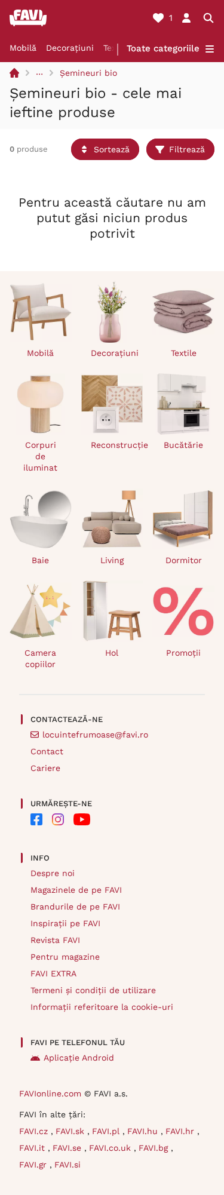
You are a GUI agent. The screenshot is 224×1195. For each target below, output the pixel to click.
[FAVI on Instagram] (58, 819)
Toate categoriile (163, 48)
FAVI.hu (144, 1131)
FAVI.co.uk (111, 1148)
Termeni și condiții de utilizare (93, 990)
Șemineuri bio (88, 73)
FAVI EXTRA (53, 973)
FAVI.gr (34, 1164)
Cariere (45, 768)
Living (112, 560)
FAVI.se (68, 1148)
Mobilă (23, 48)
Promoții (183, 653)
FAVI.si (67, 1164)
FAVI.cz (35, 1131)
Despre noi (52, 873)
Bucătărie (183, 445)
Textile (184, 353)
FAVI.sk (71, 1131)
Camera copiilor (40, 658)
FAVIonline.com (50, 1093)
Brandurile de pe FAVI (75, 906)
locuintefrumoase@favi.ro (95, 734)
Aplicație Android (79, 1057)
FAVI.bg (155, 1148)
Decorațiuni (70, 48)
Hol (111, 653)
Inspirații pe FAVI (65, 923)
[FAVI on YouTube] (81, 819)
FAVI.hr (181, 1131)
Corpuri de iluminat (40, 456)
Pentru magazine (65, 956)
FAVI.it (33, 1148)
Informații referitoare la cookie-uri (101, 1007)
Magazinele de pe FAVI (76, 890)
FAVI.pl (107, 1131)
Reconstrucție (117, 445)
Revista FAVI (55, 940)
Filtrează (187, 149)
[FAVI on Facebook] (36, 819)
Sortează (112, 149)
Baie (40, 560)
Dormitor (183, 560)
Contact (46, 751)
